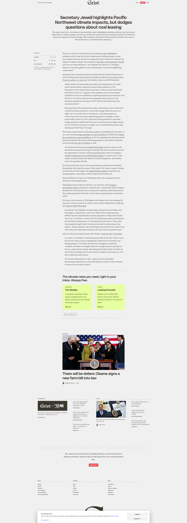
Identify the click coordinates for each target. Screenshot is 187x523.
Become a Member (112, 488)
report (104, 53)
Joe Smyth (36, 53)
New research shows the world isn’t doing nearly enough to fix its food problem (140, 422)
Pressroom (75, 494)
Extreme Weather (42, 492)
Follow (137, 2)
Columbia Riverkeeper (95, 147)
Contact (75, 488)
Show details (44, 520)
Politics (39, 486)
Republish (110, 492)
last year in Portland (82, 143)
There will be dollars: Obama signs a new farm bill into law (91, 375)
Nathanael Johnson (70, 383)
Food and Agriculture (43, 494)
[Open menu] (148, 2)
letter (83, 171)
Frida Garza (134, 426)
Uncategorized (52, 60)
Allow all (137, 514)
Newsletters (111, 484)
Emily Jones (102, 424)
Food (77, 383)
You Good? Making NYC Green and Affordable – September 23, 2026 (80, 403)
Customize (136, 518)
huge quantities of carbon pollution (92, 135)
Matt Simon (75, 430)
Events (109, 486)
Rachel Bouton (41, 417)
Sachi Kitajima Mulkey (136, 416)
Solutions (40, 488)
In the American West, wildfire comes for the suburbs (138, 412)
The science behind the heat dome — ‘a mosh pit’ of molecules (81, 426)
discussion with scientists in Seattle (110, 62)
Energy (39, 484)
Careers (75, 490)
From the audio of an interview (75, 80)
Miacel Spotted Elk (77, 420)
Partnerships (76, 492)
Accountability (41, 490)
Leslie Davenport (135, 406)
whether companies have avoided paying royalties (84, 156)
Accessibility (111, 494)
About (74, 484)
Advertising (111, 490)
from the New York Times (111, 234)
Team (74, 486)
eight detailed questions (98, 171)
